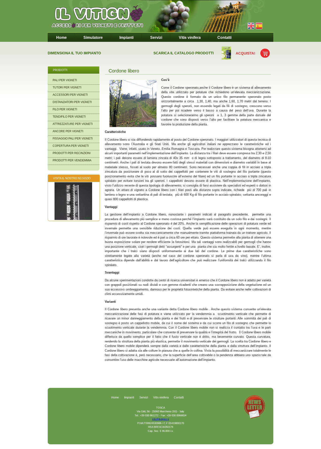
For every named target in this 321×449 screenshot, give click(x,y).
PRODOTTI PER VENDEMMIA (72, 160)
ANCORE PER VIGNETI (68, 131)
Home (61, 38)
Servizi (156, 38)
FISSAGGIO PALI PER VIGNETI (73, 138)
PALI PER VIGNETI (65, 80)
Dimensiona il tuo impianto (74, 53)
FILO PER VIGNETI (65, 109)
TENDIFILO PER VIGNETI (69, 116)
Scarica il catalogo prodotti (183, 53)
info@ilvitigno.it (160, 419)
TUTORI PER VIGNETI (67, 87)
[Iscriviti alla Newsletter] (254, 417)
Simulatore (93, 38)
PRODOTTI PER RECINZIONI (71, 153)
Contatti (224, 38)
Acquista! (245, 53)
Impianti (126, 38)
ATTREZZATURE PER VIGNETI (73, 124)
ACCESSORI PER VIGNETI (70, 94)
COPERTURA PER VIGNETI (71, 145)
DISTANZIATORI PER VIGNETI (72, 102)
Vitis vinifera (190, 38)
